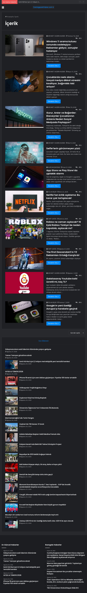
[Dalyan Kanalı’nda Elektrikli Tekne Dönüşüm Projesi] (11, 447)
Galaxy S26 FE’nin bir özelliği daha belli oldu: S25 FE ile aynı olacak (46, 521)
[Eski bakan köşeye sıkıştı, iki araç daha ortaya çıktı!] (11, 467)
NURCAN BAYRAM (54, 167)
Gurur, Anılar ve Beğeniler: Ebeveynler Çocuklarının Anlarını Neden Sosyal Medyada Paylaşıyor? (61, 117)
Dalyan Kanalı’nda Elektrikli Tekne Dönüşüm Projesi (40, 444)
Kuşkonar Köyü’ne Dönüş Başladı (32, 398)
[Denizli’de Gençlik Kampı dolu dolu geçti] (11, 477)
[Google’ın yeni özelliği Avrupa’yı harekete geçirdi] (24, 312)
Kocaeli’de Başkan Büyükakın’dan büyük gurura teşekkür (42, 505)
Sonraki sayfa (75, 333)
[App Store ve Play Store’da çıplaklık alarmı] (24, 177)
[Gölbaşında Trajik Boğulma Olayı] (11, 391)
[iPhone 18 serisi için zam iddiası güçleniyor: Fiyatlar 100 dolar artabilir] (11, 381)
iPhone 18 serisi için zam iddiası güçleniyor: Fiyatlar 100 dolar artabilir (48, 378)
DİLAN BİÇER (52, 192)
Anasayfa (10, 17)
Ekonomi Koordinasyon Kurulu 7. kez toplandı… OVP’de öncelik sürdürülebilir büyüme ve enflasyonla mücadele (44, 485)
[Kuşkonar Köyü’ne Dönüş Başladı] (11, 401)
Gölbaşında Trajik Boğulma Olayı (33, 388)
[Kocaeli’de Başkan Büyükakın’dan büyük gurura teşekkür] (11, 508)
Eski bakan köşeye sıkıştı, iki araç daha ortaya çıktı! (40, 464)
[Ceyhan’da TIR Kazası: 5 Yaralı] (11, 427)
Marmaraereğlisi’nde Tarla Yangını (19, 418)
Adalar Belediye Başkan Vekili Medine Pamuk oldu (39, 434)
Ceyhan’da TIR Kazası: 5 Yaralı (31, 424)
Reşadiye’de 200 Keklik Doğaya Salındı (35, 454)
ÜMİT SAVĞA (52, 219)
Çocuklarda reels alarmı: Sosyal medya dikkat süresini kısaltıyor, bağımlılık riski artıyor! (63, 82)
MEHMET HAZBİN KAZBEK (56, 36)
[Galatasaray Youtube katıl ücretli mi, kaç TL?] (24, 283)
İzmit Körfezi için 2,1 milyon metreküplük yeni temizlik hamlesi (40, 2)
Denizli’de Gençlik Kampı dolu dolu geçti (36, 474)
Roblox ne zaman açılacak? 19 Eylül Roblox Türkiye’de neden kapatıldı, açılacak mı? (63, 225)
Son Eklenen (44, 341)
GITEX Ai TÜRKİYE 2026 (14, 371)
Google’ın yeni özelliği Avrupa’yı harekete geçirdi (61, 307)
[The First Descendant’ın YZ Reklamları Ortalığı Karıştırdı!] (24, 258)
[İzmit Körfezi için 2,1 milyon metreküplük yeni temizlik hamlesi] (11, 364)
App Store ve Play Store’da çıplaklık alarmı (61, 172)
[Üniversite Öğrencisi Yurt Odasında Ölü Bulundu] (11, 411)
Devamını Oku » (53, 66)
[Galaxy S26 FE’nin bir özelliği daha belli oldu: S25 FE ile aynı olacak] (11, 524)
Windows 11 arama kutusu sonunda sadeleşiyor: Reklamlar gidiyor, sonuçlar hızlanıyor (62, 46)
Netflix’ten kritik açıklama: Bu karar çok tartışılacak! (63, 196)
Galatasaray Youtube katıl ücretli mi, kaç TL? (61, 280)
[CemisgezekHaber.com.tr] (43, 7)
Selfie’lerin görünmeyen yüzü (63, 148)
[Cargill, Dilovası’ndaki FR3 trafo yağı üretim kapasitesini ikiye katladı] (11, 497)
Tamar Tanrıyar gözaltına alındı (18, 355)
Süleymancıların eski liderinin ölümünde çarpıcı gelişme (28, 349)
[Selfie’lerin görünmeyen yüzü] (24, 152)
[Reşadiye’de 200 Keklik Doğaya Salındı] (11, 457)
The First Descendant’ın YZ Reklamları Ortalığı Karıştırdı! (63, 253)
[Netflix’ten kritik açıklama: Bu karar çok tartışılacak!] (24, 201)
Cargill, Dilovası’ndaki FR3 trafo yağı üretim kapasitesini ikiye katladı (47, 494)
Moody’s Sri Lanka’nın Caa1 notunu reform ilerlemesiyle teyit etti (31, 515)
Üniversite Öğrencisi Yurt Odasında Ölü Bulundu (39, 408)
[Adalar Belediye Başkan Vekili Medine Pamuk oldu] (11, 437)
